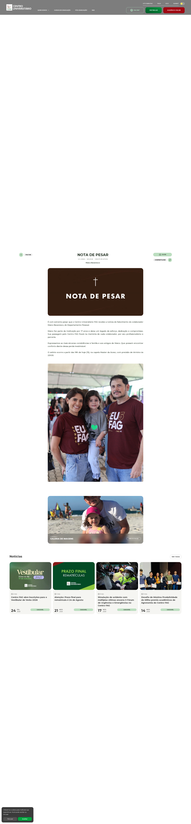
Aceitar (24, 819)
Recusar (10, 819)
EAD (93, 10)
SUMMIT (176, 3)
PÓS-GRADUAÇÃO (81, 10)
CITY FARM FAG (148, 3)
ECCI (167, 3)
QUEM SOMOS (42, 10)
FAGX (159, 3)
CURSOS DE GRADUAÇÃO (62, 10)
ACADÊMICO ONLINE (174, 10)
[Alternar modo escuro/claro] (182, 4)
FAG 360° (137, 10)
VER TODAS (176, 557)
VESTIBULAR (153, 10)
